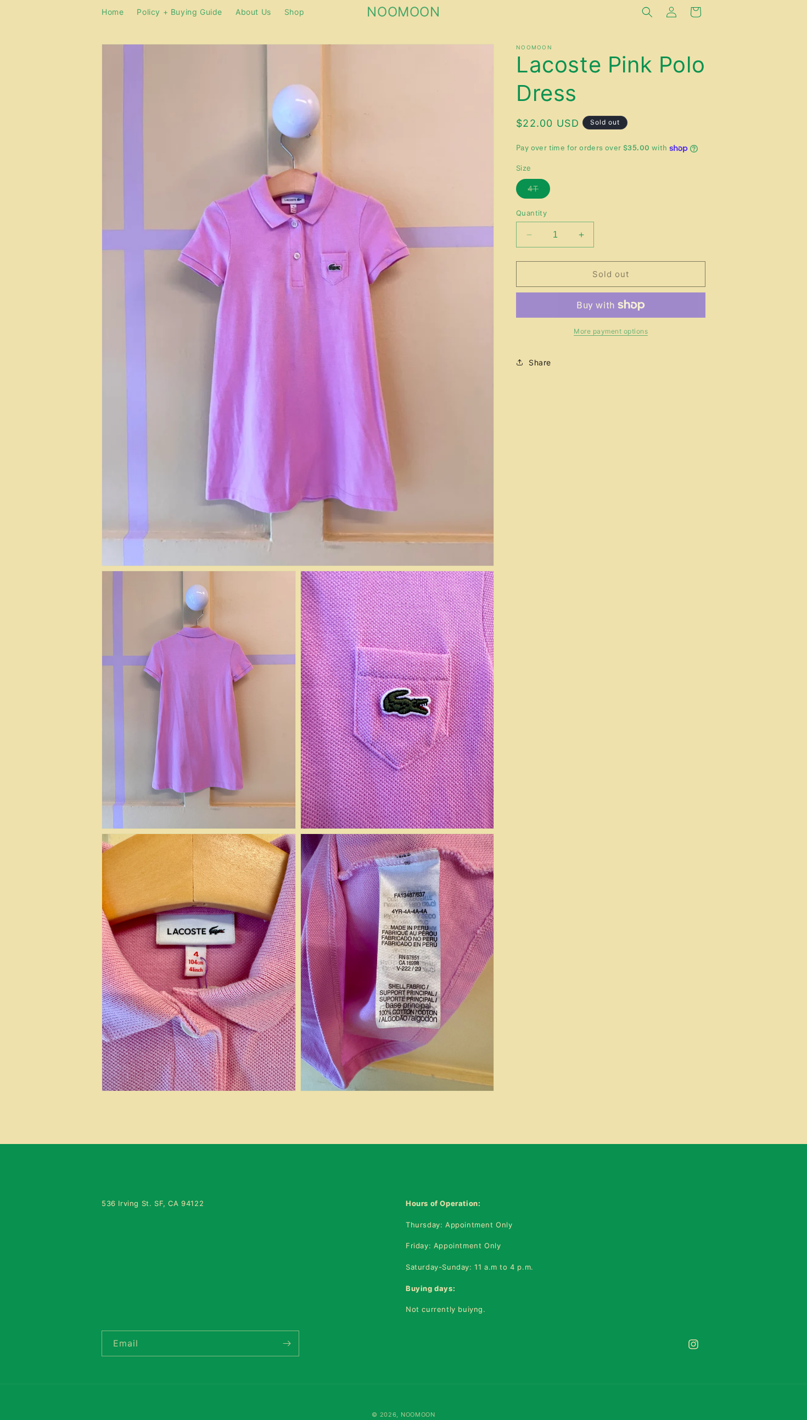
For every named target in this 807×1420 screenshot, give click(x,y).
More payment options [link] (611, 331)
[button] (647, 12)
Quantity (531, 213)
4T (539, 191)
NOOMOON (418, 1414)
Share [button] (540, 362)
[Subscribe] (286, 1343)
